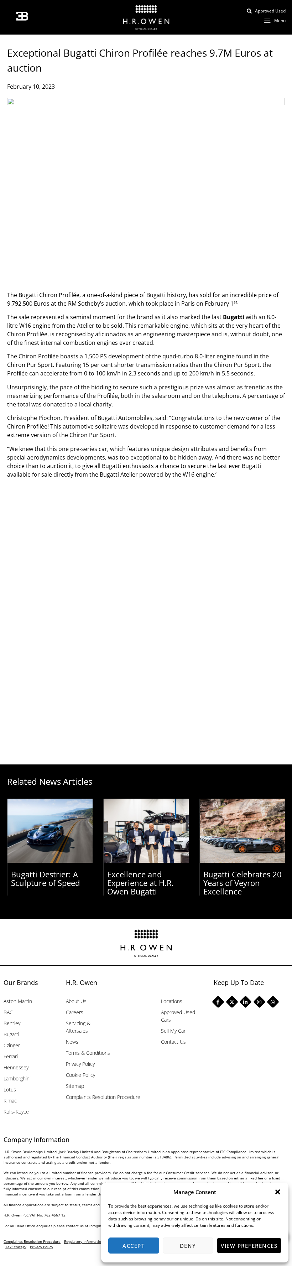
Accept (133, 1245)
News (72, 1041)
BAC (8, 1012)
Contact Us (173, 1041)
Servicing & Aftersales (78, 1027)
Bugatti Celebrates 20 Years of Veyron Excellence (242, 883)
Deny (188, 1245)
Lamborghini (17, 1078)
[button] (277, 1191)
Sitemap (75, 1086)
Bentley (12, 1023)
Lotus (10, 1089)
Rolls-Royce (16, 1111)
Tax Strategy (15, 1246)
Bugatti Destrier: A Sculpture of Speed (45, 878)
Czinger (12, 1045)
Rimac (10, 1100)
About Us (76, 1001)
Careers (74, 1012)
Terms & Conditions (88, 1052)
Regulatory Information (83, 1241)
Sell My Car (173, 1030)
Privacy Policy (80, 1063)
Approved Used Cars (178, 1016)
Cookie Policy (80, 1075)
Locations (171, 1001)
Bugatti (233, 317)
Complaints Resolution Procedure (103, 1097)
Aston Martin (18, 1001)
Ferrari (11, 1056)
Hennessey (16, 1067)
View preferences (249, 1245)
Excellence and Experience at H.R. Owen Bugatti (140, 883)
